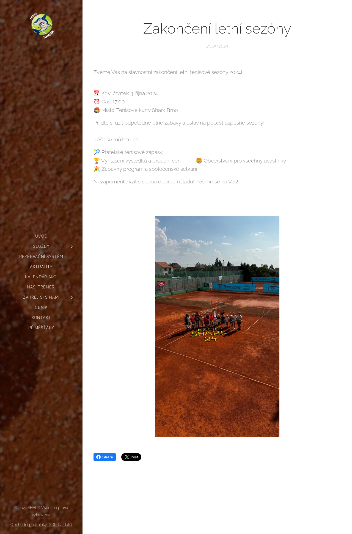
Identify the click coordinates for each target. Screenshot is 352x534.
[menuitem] (41, 236)
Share (107, 457)
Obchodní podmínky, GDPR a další (41, 524)
